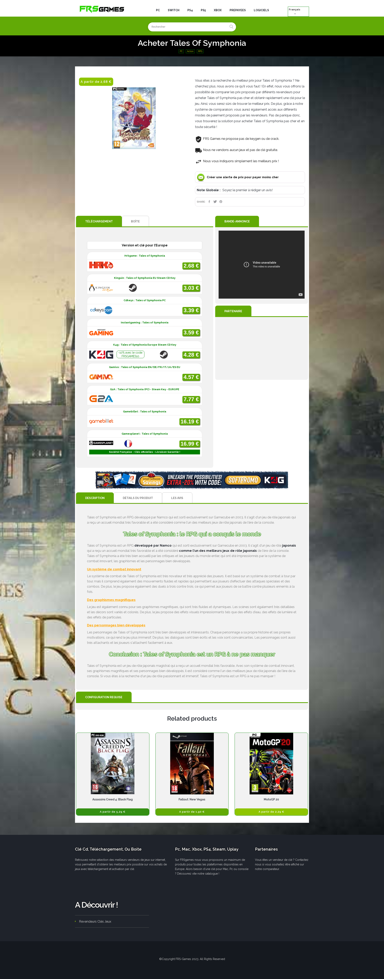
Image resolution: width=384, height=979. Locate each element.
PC (181, 51)
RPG (200, 51)
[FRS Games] (102, 9)
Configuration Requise (103, 697)
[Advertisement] (262, 348)
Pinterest (221, 202)
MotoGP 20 (271, 799)
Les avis (177, 498)
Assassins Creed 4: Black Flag (112, 799)
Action (190, 51)
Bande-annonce (237, 221)
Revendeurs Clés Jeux (95, 921)
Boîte (135, 221)
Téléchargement (99, 221)
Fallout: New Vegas (192, 799)
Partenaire (233, 311)
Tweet (215, 202)
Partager (209, 202)
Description (95, 498)
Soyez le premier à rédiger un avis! (247, 190)
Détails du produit (138, 498)
